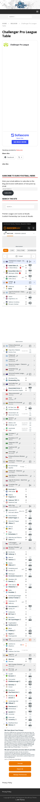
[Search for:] (20, 17)
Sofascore (19, 150)
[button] (36, 11)
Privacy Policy (7, 783)
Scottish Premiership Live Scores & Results (17, 216)
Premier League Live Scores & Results (16, 214)
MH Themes (21, 800)
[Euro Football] (20, 8)
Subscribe (8, 193)
